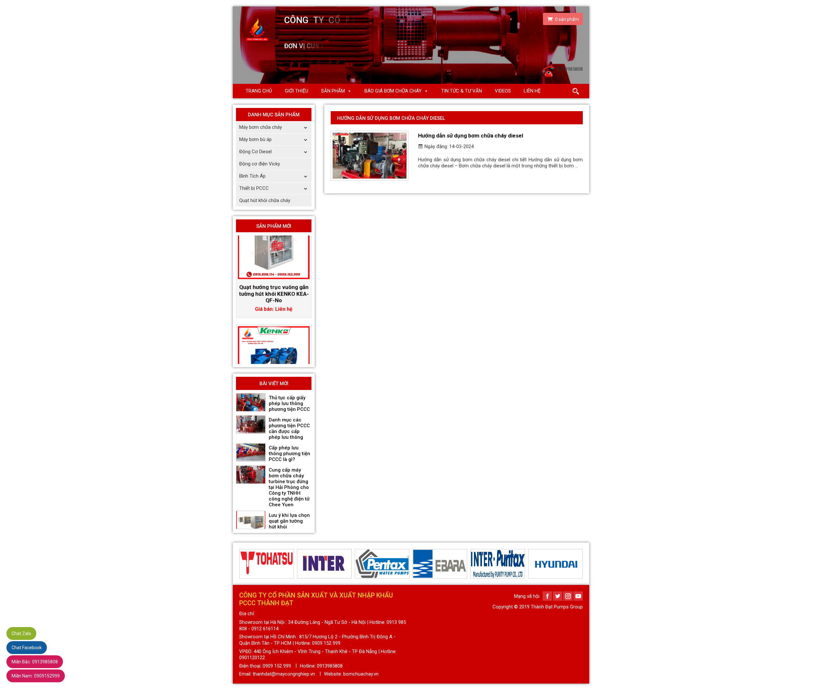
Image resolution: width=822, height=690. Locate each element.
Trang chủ (259, 91)
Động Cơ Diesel (255, 152)
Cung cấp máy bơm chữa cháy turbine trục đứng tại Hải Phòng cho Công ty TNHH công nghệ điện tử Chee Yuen (289, 487)
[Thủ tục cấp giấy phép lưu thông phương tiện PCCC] (251, 402)
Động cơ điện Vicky (259, 164)
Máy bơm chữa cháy (260, 127)
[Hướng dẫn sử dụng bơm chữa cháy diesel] (369, 156)
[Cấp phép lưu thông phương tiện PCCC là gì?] (251, 452)
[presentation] (243, 564)
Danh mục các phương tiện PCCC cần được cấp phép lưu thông (289, 428)
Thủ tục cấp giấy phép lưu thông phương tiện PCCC (289, 403)
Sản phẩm (333, 91)
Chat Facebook (27, 647)
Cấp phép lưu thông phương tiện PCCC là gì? (289, 453)
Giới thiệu (296, 91)
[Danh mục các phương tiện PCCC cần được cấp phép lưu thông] (251, 424)
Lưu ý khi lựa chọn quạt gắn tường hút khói (289, 521)
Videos (503, 91)
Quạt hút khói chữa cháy (264, 200)
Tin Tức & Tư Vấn (461, 91)
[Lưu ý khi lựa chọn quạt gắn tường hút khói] (251, 520)
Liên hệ (532, 91)
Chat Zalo (21, 633)
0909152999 (36, 675)
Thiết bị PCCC (254, 188)
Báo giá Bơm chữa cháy (393, 91)
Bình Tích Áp (252, 176)
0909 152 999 (277, 666)
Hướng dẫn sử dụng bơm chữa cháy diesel (470, 135)
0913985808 (35, 661)
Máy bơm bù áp (255, 139)
